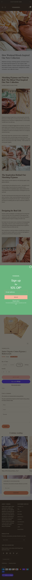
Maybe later (16, 300)
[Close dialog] (30, 267)
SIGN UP (16, 297)
